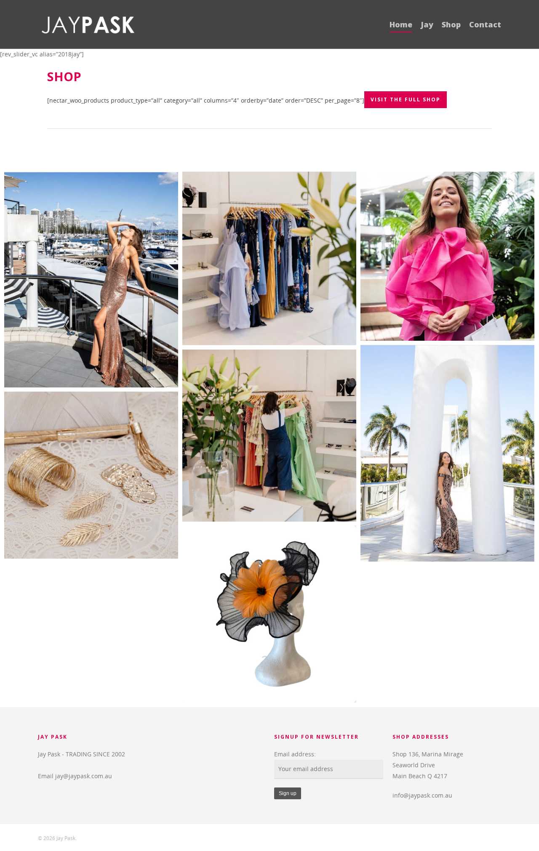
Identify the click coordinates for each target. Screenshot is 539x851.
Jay (427, 24)
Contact (485, 24)
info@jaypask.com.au (422, 795)
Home (401, 24)
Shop (451, 24)
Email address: (295, 754)
